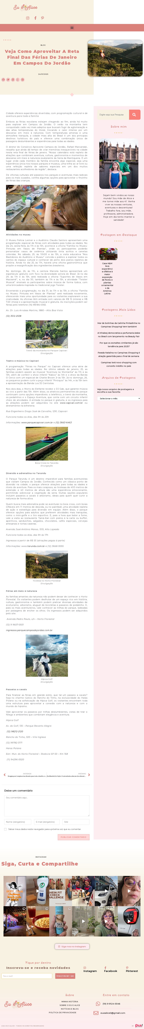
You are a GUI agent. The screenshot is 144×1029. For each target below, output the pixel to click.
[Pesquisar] (134, 115)
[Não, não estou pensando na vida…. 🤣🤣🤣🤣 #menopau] (129, 891)
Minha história (70, 1002)
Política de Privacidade (62, 1012)
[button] (72, 27)
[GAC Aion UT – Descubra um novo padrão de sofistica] (129, 921)
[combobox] (113, 115)
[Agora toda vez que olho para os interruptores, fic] (37, 891)
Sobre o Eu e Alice (70, 1005)
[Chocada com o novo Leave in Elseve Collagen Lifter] (83, 921)
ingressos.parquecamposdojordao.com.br (29, 630)
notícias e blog (70, 1009)
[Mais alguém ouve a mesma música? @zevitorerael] (106, 921)
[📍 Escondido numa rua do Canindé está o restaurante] (15, 921)
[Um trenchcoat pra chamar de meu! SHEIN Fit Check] (60, 891)
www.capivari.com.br (71, 403)
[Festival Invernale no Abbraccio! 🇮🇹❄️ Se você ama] (37, 921)
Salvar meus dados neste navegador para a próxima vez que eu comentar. (44, 829)
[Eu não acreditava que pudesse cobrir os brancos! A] (60, 921)
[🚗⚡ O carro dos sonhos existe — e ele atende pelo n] (106, 891)
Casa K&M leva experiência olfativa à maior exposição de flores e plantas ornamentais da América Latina (107, 278)
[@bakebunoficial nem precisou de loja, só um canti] (83, 891)
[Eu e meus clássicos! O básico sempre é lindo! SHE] (15, 891)
